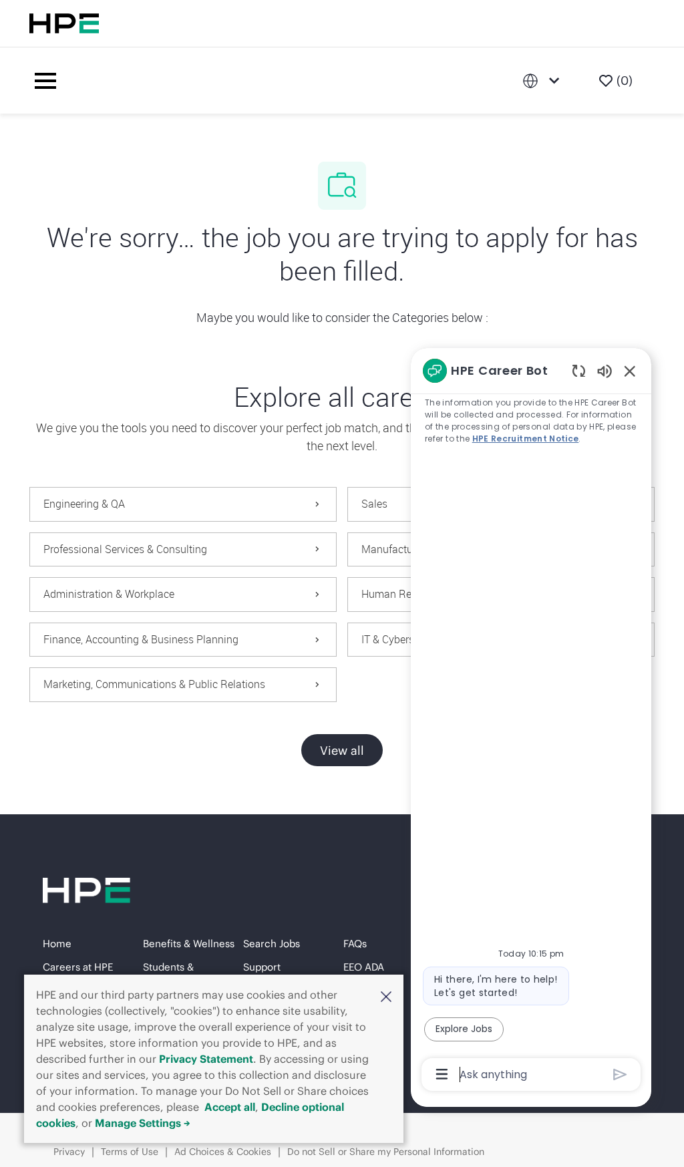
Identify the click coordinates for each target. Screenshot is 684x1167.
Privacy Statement (206, 1058)
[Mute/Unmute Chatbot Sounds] (604, 370)
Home (57, 943)
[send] (620, 1074)
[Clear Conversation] (578, 370)
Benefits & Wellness (188, 943)
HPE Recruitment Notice (525, 438)
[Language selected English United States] (543, 80)
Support (262, 967)
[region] (531, 721)
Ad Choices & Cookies (222, 1152)
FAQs (355, 943)
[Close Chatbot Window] (630, 370)
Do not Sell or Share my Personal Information (385, 1152)
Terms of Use (129, 1152)
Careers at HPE (78, 967)
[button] (386, 996)
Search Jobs (271, 943)
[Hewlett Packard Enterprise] (64, 23)
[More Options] (442, 1074)
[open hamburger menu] (45, 81)
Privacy (69, 1152)
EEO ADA (363, 967)
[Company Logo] (292, 80)
